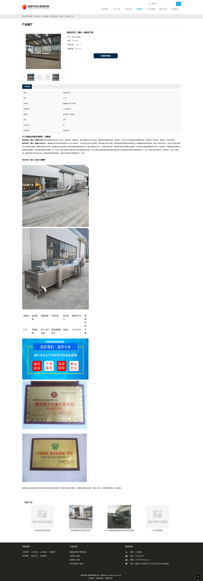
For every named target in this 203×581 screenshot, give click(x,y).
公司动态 (43, 552)
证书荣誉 (25, 556)
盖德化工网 (108, 578)
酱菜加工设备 (75, 560)
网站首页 (37, 16)
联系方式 (34, 556)
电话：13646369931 (137, 556)
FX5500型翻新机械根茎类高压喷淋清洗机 (119, 530)
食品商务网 (99, 578)
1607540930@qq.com (142, 560)
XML (119, 575)
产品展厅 (46, 16)
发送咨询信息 (106, 56)
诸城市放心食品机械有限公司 (90, 575)
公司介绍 (34, 552)
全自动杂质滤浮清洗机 (42, 530)
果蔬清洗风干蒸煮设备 (78, 552)
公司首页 (25, 552)
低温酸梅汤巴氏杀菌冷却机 (81, 530)
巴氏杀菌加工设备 (76, 564)
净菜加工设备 (75, 556)
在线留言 (43, 556)
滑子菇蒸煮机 (158, 530)
